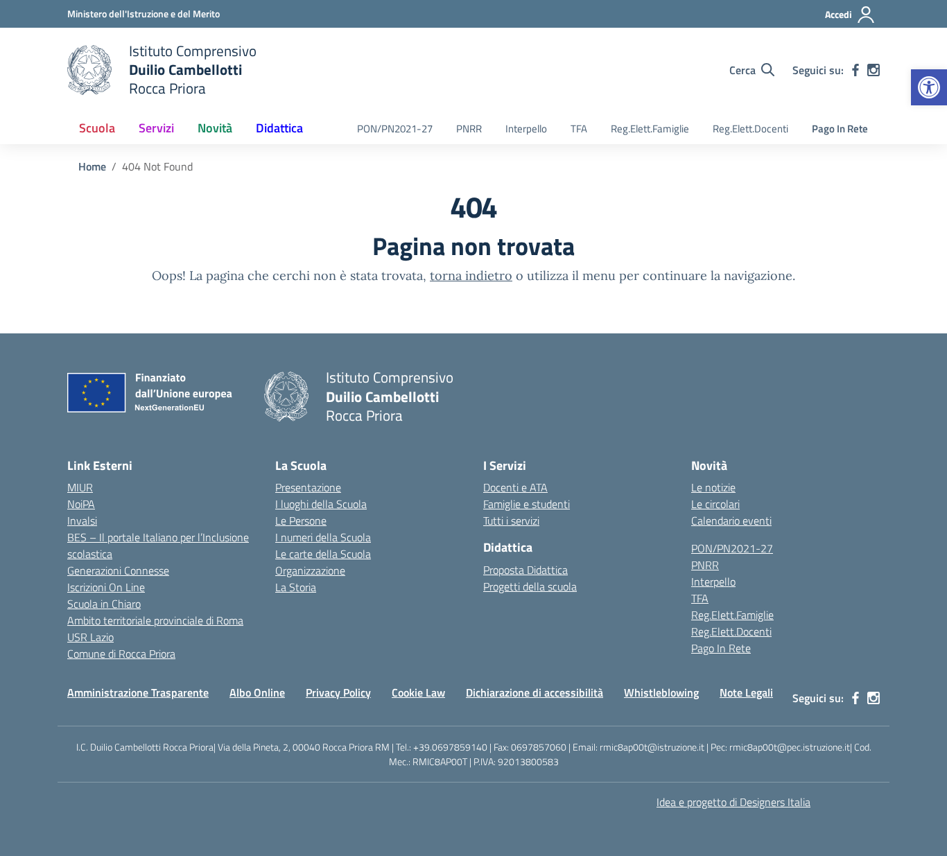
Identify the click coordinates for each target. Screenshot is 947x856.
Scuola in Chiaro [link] (104, 603)
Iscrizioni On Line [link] (106, 587)
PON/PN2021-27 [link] (395, 129)
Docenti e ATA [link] (515, 487)
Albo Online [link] (257, 692)
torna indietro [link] (471, 275)
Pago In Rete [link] (840, 129)
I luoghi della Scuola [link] (321, 504)
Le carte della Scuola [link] (323, 553)
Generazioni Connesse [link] (118, 570)
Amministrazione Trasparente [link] (138, 692)
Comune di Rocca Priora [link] (121, 653)
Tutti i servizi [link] (511, 520)
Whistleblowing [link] (661, 692)
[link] (929, 87)
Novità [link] (215, 128)
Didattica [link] (279, 128)
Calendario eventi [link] (731, 520)
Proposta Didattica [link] (525, 569)
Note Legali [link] (746, 692)
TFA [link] (579, 129)
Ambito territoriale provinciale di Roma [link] (155, 620)
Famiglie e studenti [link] (526, 504)
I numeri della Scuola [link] (323, 537)
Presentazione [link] (308, 487)
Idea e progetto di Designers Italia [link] (733, 802)
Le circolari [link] (715, 504)
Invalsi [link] (82, 520)
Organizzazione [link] (310, 570)
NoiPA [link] (81, 504)
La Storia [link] (295, 587)
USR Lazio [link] (90, 637)
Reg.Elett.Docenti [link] (750, 129)
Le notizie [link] (713, 487)
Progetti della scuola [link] (530, 586)
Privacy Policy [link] (338, 692)
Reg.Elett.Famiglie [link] (650, 129)
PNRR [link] (469, 129)
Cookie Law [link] (418, 692)
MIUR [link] (80, 487)
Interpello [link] (526, 129)
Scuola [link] (97, 128)
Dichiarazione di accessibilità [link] (534, 692)
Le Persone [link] (301, 520)
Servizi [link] (156, 128)
